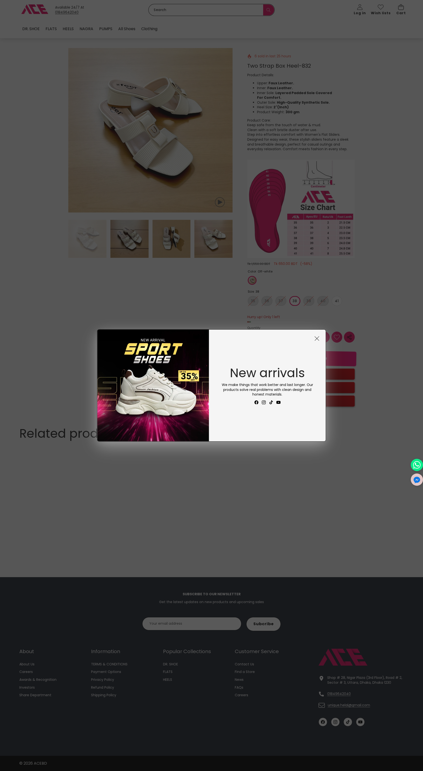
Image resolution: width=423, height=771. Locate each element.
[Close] (317, 338)
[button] (417, 479)
